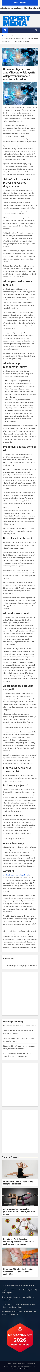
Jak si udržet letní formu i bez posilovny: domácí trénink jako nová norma (19, 1211)
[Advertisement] (20, 994)
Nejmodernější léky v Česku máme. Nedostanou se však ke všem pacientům (18, 1271)
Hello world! (9, 959)
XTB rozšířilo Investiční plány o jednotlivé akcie (19, 1026)
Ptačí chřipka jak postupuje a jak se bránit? (20, 966)
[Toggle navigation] (10, 30)
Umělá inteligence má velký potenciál (16, 875)
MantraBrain (24, 1369)
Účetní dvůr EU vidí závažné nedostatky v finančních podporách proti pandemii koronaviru (18, 1241)
